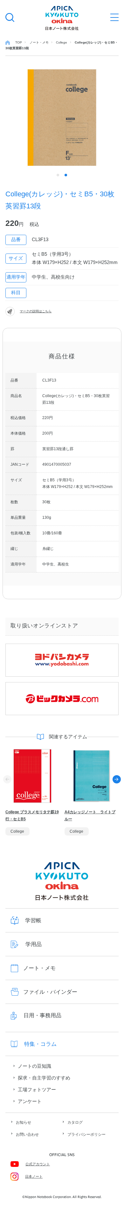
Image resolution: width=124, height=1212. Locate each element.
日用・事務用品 (42, 1015)
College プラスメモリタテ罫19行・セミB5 (32, 815)
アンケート (30, 1101)
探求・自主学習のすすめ (44, 1077)
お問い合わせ (27, 1134)
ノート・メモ (39, 968)
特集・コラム (40, 1044)
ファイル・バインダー (50, 992)
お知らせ (23, 1122)
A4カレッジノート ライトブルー (90, 815)
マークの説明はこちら (36, 311)
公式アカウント (37, 1164)
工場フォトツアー (37, 1089)
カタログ (75, 1122)
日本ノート (34, 1176)
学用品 (33, 944)
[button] (117, 779)
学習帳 (33, 920)
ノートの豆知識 (34, 1066)
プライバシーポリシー (86, 1134)
